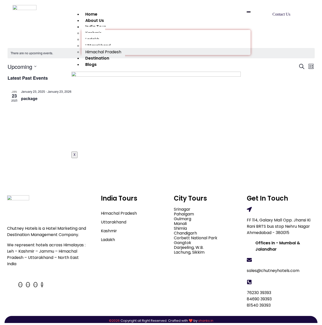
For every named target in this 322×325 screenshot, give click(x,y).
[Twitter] (28, 284)
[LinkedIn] (35, 284)
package (29, 98)
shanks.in (205, 320)
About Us (94, 20)
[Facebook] (20, 284)
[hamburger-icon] (249, 12)
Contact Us (281, 14)
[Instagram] (42, 284)
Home (91, 14)
